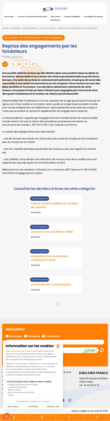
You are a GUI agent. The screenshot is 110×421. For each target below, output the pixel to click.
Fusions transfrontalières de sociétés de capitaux (54, 205)
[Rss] (69, 417)
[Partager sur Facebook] (26, 64)
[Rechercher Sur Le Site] (97, 417)
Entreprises (15, 28)
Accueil (5, 28)
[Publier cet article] (13, 64)
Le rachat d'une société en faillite (52, 231)
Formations (55, 20)
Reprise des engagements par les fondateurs (78, 28)
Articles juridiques (72, 16)
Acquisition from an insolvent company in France (49, 258)
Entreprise (34, 336)
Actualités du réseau (93, 16)
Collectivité (52, 336)
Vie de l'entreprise (29, 28)
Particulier (15, 336)
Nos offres (55, 16)
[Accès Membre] (14, 417)
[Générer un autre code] (101, 350)
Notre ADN (8, 16)
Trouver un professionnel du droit (32, 16)
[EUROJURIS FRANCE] (55, 8)
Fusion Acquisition (48, 28)
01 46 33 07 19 (91, 385)
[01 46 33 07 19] (42, 417)
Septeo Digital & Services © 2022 (89, 411)
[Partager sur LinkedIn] (19, 64)
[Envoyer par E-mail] (32, 64)
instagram (69, 400)
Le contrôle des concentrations (51, 284)
